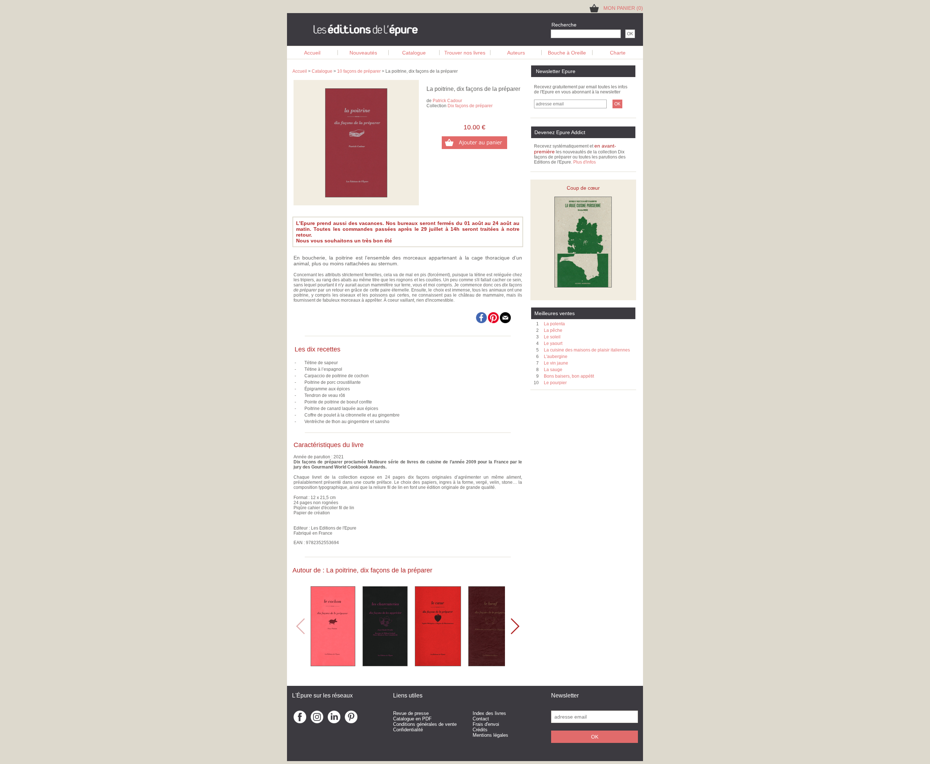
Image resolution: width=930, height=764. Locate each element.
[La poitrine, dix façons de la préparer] (356, 195)
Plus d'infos (584, 162)
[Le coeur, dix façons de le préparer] (438, 664)
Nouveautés (363, 53)
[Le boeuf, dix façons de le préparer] (490, 664)
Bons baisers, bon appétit (569, 376)
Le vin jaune (556, 363)
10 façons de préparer (359, 71)
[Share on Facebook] (481, 321)
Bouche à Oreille (567, 53)
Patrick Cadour (447, 100)
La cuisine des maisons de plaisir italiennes (587, 350)
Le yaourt (553, 343)
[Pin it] (494, 321)
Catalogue (414, 53)
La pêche (553, 330)
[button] (514, 626)
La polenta (554, 323)
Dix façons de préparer (470, 105)
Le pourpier (555, 382)
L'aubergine (555, 356)
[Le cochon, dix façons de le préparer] (333, 664)
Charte (618, 53)
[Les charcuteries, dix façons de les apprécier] (385, 664)
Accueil (312, 53)
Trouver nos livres (464, 53)
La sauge (553, 369)
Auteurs (516, 53)
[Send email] (505, 321)
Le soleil (552, 336)
